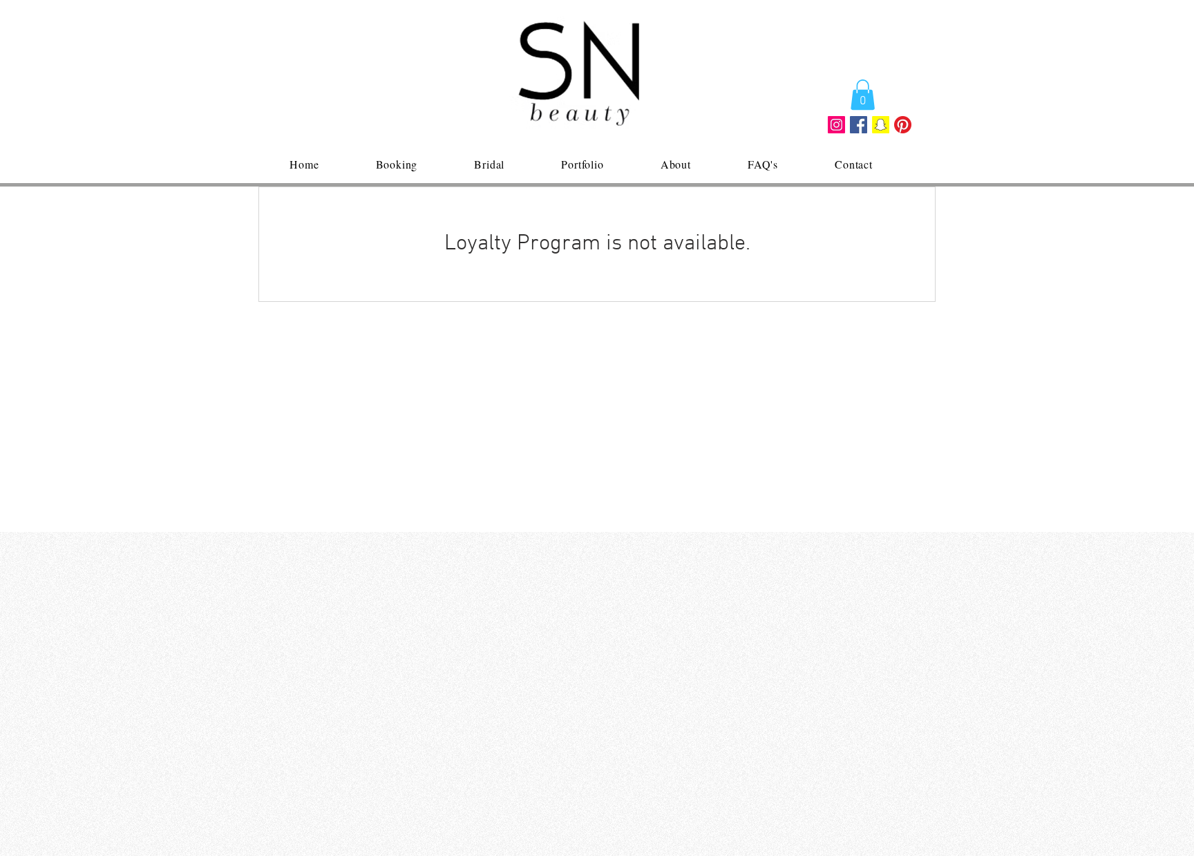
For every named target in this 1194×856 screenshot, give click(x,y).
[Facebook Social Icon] (858, 124)
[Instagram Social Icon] (836, 124)
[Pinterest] (902, 124)
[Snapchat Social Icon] (880, 124)
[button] (862, 94)
